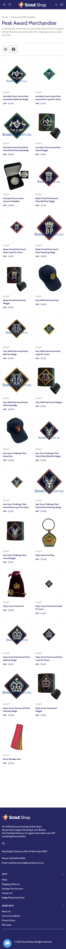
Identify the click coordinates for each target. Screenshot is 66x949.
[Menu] (4, 4)
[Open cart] (61, 4)
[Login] (56, 4)
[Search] (9, 4)
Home (5, 17)
